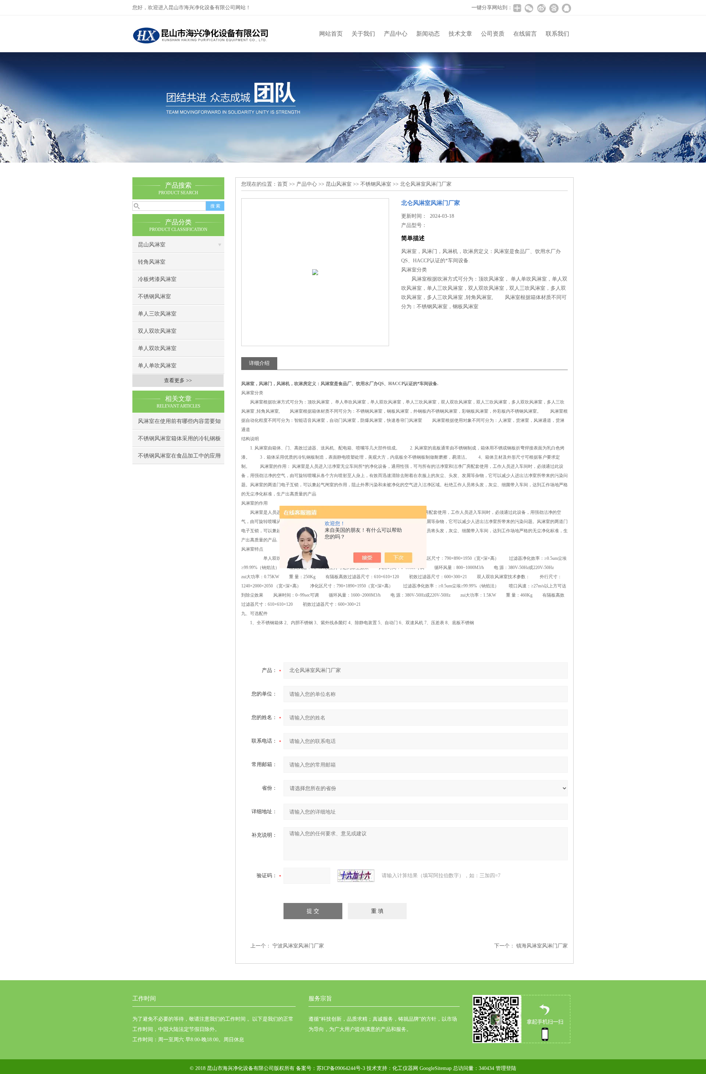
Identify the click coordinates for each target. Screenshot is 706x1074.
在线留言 (525, 34)
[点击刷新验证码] (356, 875)
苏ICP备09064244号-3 (341, 1068)
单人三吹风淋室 (157, 314)
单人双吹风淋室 (157, 348)
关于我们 (363, 34)
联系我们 (557, 34)
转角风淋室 (151, 262)
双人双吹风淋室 (157, 331)
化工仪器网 (405, 1068)
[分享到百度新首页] (554, 8)
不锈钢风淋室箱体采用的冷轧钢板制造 (179, 441)
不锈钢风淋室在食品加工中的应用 (179, 456)
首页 (282, 184)
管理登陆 (506, 1068)
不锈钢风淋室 (154, 296)
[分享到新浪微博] (541, 8)
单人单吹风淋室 (157, 366)
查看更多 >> (178, 380)
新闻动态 (428, 34)
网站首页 (331, 34)
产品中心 (395, 34)
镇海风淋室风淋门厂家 (542, 946)
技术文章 (460, 34)
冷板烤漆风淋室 (157, 279)
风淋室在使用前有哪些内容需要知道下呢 (179, 424)
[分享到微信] (529, 8)
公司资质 (492, 34)
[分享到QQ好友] (566, 8)
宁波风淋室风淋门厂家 (298, 946)
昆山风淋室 (151, 245)
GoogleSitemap (436, 1068)
